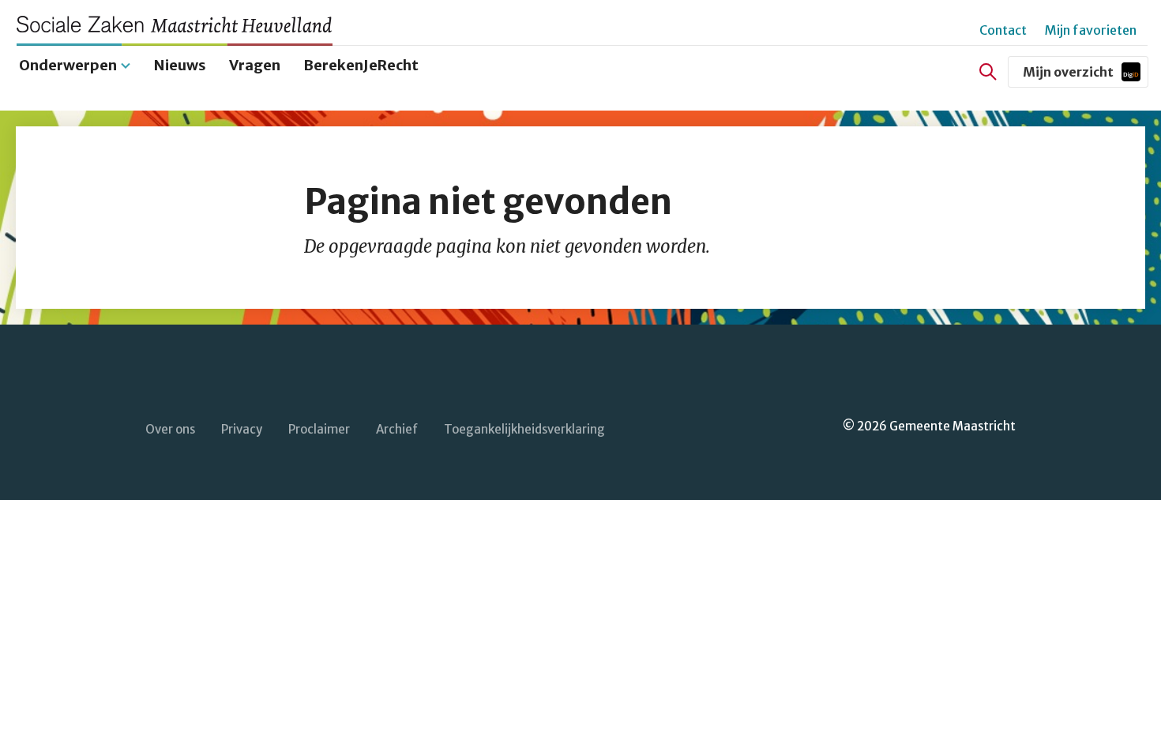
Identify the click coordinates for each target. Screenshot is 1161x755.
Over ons (170, 429)
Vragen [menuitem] (254, 65)
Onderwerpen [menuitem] (68, 65)
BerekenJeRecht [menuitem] (361, 65)
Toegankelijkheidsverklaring (524, 429)
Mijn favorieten (1091, 30)
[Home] (182, 24)
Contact (1003, 30)
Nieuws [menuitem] (180, 65)
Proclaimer (319, 429)
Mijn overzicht (1085, 76)
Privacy (241, 429)
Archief (397, 429)
